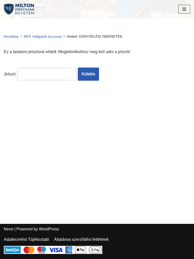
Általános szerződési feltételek (81, 239)
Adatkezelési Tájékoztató (26, 239)
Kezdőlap (11, 36)
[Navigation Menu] (184, 9)
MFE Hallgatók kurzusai (43, 36)
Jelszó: (10, 74)
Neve (8, 229)
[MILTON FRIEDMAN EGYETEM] (20, 9)
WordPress (49, 229)
